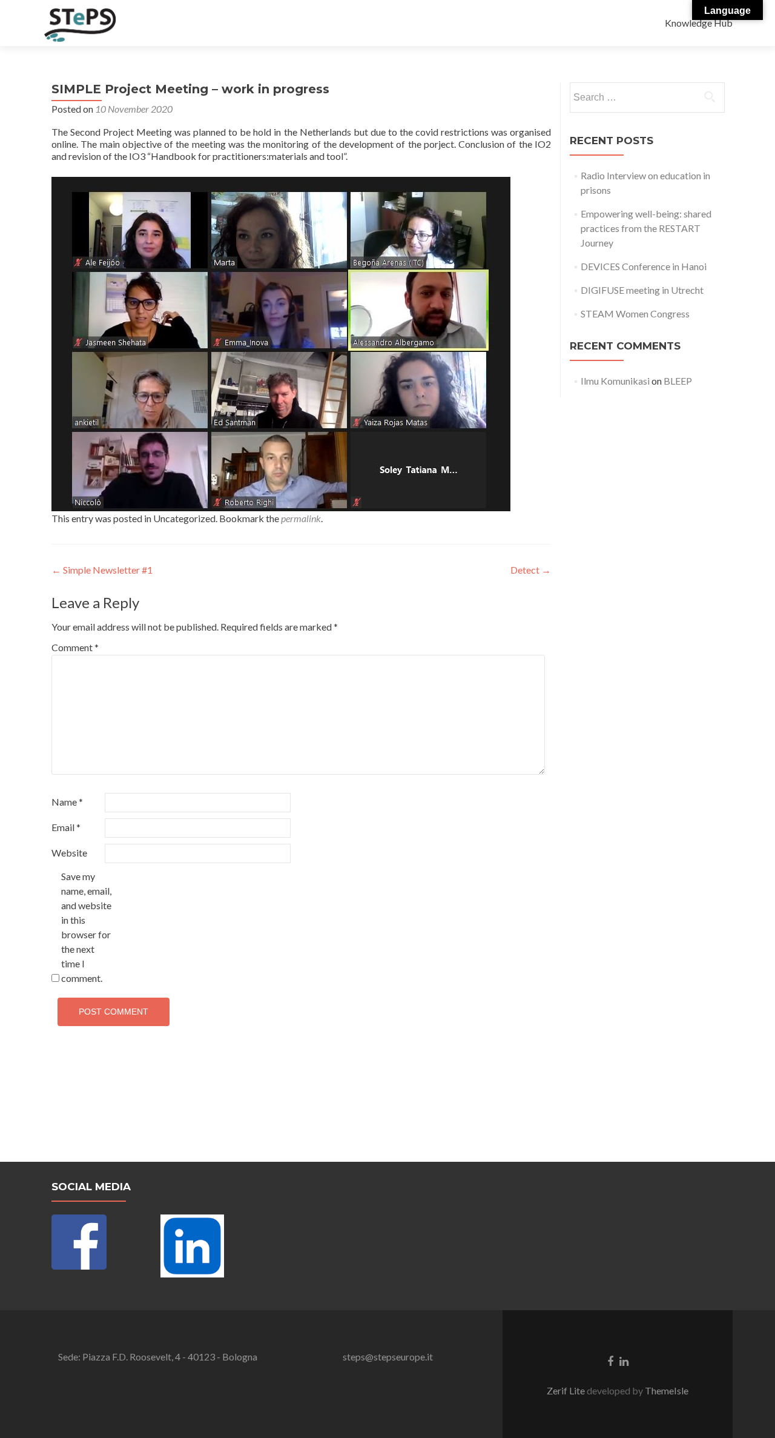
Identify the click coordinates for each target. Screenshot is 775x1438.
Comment (75, 647)
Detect (530, 569)
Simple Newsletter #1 (102, 569)
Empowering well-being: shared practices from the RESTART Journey (646, 228)
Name (67, 801)
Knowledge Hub (699, 22)
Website (69, 852)
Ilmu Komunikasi (615, 380)
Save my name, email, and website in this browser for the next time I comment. (86, 927)
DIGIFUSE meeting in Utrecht (642, 290)
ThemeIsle (666, 1390)
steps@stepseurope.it (388, 1356)
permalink (301, 518)
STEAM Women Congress (635, 313)
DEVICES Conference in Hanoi (644, 266)
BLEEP (678, 380)
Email (66, 827)
